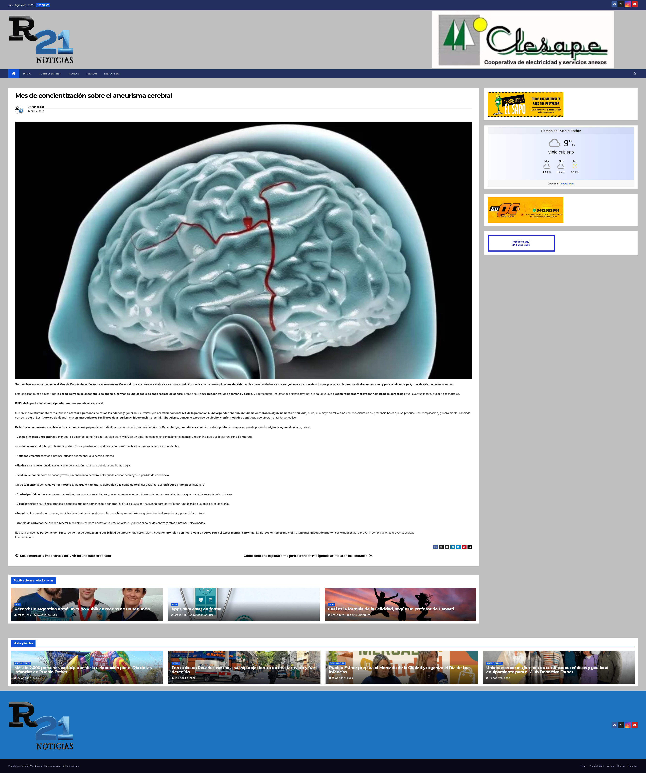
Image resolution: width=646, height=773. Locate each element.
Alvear (74, 73)
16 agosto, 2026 (499, 678)
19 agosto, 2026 (185, 678)
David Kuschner (47, 615)
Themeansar (71, 766)
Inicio (27, 73)
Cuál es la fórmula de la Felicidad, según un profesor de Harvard (391, 609)
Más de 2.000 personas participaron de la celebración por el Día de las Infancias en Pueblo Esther (83, 669)
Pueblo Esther (50, 73)
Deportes (111, 73)
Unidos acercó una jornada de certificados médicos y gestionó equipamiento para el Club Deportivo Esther (547, 669)
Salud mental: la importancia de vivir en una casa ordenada (65, 556)
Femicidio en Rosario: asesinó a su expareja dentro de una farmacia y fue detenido (243, 669)
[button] (635, 73)
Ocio (17, 605)
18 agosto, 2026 (342, 678)
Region (91, 73)
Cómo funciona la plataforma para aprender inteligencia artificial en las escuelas (305, 556)
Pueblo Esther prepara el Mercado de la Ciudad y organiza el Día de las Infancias (398, 669)
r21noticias (38, 106)
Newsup (56, 766)
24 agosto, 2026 (28, 678)
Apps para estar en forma (196, 609)
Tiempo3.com (566, 183)
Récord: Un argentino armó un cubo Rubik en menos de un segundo (82, 609)
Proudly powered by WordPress (25, 766)
